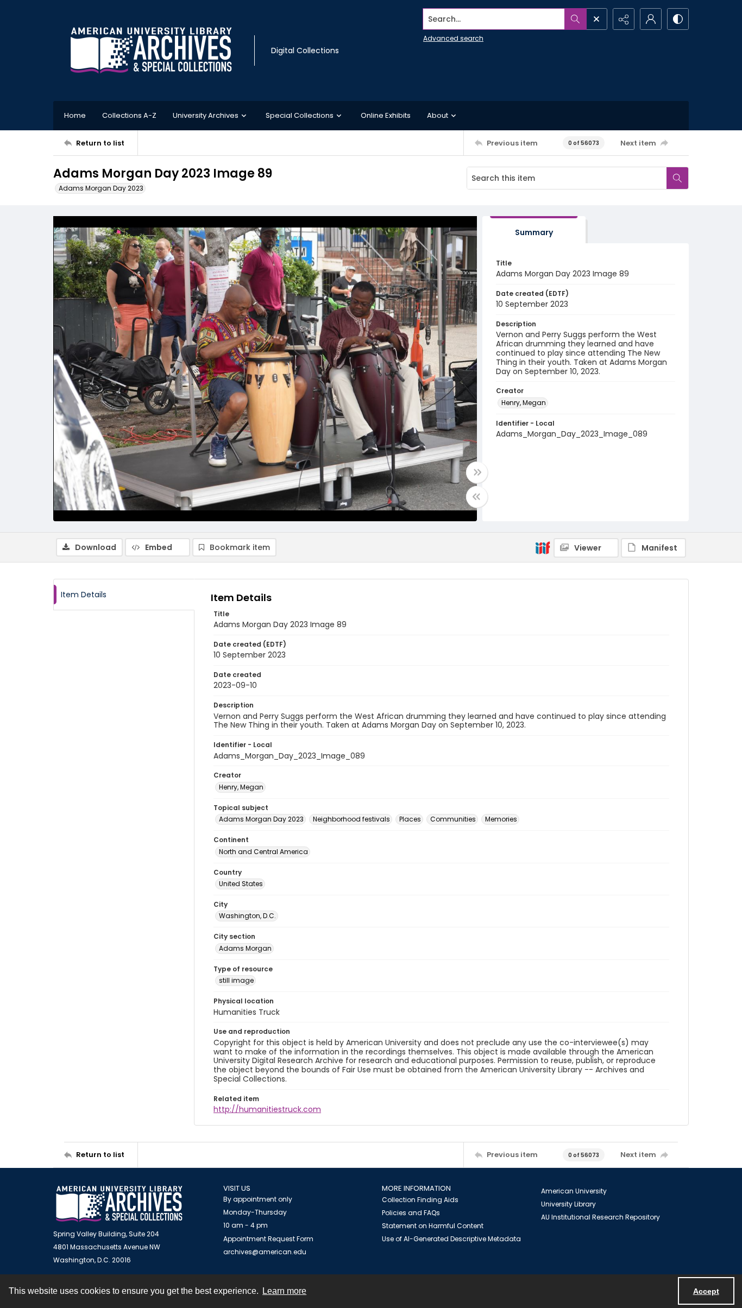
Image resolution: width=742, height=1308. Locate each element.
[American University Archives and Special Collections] (119, 1204)
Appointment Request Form (268, 1238)
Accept (706, 1291)
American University (574, 1191)
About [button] (437, 115)
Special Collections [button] (300, 115)
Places (410, 819)
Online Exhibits (386, 115)
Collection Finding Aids (420, 1199)
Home (75, 115)
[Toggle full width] (477, 472)
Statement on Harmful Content (432, 1225)
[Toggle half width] (477, 497)
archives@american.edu (264, 1251)
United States (241, 883)
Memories (501, 819)
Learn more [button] (284, 1291)
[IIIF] (542, 547)
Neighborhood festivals (351, 819)
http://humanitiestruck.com (267, 1109)
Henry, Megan (523, 402)
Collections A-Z (129, 115)
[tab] (534, 230)
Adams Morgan (245, 948)
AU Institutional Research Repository (600, 1217)
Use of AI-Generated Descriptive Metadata (451, 1238)
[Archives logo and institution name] (151, 50)
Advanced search (453, 38)
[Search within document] (677, 178)
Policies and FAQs (411, 1212)
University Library (568, 1204)
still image (236, 980)
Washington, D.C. (247, 915)
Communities (453, 819)
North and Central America (263, 851)
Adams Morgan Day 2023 (101, 188)
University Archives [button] (205, 115)
